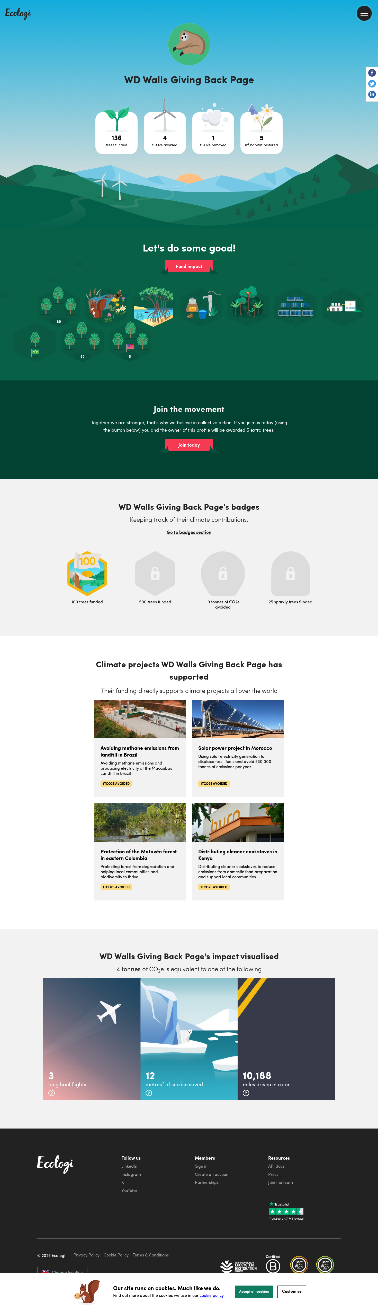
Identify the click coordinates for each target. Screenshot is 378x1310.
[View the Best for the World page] (299, 1267)
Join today (189, 444)
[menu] (364, 13)
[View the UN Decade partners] (239, 1267)
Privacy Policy (87, 1254)
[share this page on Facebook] (372, 73)
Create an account (212, 1174)
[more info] (51, 1093)
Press (273, 1174)
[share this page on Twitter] (372, 84)
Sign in (201, 1166)
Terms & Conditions (151, 1254)
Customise (292, 1291)
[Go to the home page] (18, 14)
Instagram (131, 1174)
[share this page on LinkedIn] (372, 95)
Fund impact (189, 266)
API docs (276, 1166)
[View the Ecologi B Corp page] (273, 1267)
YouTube (129, 1190)
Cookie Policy (116, 1254)
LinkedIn (129, 1166)
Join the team (280, 1182)
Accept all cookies (254, 1291)
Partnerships (207, 1182)
